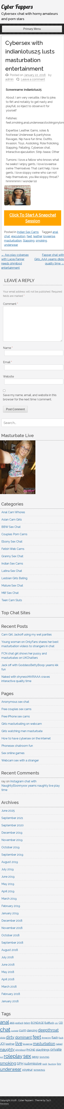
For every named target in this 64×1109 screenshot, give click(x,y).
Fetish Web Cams (12, 549)
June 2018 (8, 964)
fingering (46, 1037)
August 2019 (9, 862)
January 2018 (10, 1001)
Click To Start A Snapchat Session (32, 218)
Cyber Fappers (17, 6)
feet (29, 236)
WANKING (39, 1069)
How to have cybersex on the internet (26, 738)
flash (55, 1037)
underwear (11, 245)
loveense (49, 236)
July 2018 (7, 957)
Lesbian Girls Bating (14, 578)
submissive (33, 1063)
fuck (61, 1037)
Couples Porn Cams (14, 534)
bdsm (27, 1023)
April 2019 (7, 891)
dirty (10, 1037)
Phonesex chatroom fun (17, 745)
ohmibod (20, 1049)
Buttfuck (49, 1022)
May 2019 (7, 884)
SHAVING (44, 1057)
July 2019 (7, 869)
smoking (41, 240)
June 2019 (8, 876)
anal (55, 232)
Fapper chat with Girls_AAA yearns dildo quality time (49, 259)
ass (12, 1022)
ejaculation (18, 236)
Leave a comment (33, 79)
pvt (1, 1057)
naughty (7, 1049)
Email (7, 362)
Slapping (28, 240)
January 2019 (10, 913)
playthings (43, 1049)
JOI (2, 1044)
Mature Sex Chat (12, 585)
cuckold (14, 1030)
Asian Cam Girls (11, 519)
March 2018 (9, 986)
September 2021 (12, 818)
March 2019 (9, 898)
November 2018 (12, 928)
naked (59, 1044)
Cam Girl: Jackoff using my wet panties (26, 634)
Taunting (52, 1064)
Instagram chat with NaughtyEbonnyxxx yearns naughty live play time (30, 786)
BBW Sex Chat (11, 527)
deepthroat (48, 1030)
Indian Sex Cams (28, 232)
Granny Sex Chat (12, 556)
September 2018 (12, 942)
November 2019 (12, 840)
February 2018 (10, 994)
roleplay (13, 1056)
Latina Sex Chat (11, 571)
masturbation (13, 240)
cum (22, 1030)
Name (8, 348)
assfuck (19, 1022)
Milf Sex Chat (10, 593)
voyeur (27, 1069)
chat (7, 236)
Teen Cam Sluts (11, 600)
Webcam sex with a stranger (20, 760)
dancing (32, 1030)
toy (59, 1063)
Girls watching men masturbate (21, 731)
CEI (61, 1022)
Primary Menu (32, 28)
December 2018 (11, 920)
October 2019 (10, 847)
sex (27, 1056)
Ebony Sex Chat (11, 541)
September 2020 (12, 825)
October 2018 (10, 935)
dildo (2, 1037)
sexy (35, 1057)
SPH (20, 1063)
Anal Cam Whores (13, 512)
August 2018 (9, 950)
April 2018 (7, 979)
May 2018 (7, 972)
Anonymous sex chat (15, 701)
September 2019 (12, 854)
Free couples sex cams (16, 709)
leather (37, 236)
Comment (10, 304)
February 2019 (10, 906)
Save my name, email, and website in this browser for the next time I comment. (30, 397)
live (18, 1043)
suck (44, 1064)
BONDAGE (37, 1022)
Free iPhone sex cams (15, 716)
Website (8, 376)
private (56, 1049)
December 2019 (11, 832)
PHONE (30, 1049)
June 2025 (8, 810)
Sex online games (13, 753)
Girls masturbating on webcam (21, 723)
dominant (23, 1037)
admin (9, 79)
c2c (56, 1023)
